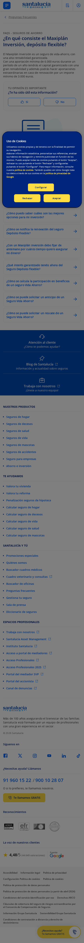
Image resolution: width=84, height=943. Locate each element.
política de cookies (24, 169)
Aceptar (57, 198)
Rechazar (27, 198)
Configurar (41, 187)
